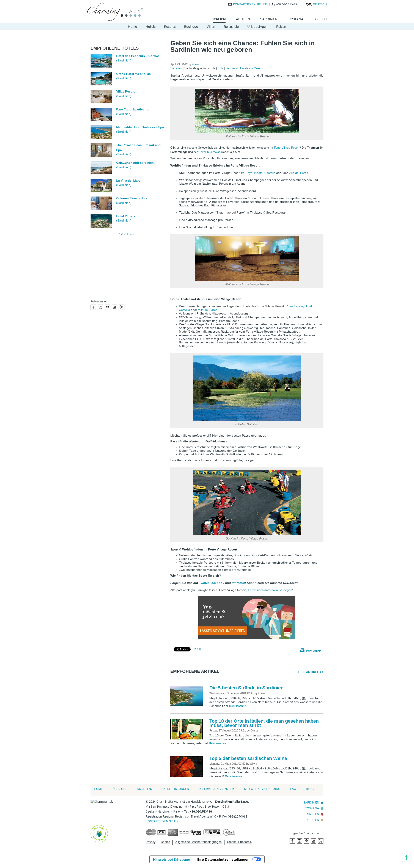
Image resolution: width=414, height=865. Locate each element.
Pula (221, 68)
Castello (269, 173)
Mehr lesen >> (237, 706)
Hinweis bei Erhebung (171, 859)
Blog (310, 789)
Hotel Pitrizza (125, 216)
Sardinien (176, 68)
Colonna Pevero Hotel (132, 198)
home (98, 789)
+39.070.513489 (286, 5)
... (131, 234)
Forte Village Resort (286, 147)
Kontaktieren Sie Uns (163, 822)
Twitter (204, 583)
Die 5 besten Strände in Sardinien (246, 687)
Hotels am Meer (250, 68)
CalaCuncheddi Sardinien (135, 162)
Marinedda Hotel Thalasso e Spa (140, 127)
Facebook (217, 583)
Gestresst (232, 68)
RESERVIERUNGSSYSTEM (216, 789)
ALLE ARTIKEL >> (310, 672)
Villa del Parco (298, 173)
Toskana (312, 809)
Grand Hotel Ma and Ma (133, 73)
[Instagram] (100, 307)
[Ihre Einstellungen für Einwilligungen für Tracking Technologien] (406, 857)
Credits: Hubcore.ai (239, 842)
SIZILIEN (313, 814)
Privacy (150, 842)
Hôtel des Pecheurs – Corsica (138, 56)
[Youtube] (114, 307)
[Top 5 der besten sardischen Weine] (187, 767)
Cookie (165, 842)
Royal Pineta (254, 173)
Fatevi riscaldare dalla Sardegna (270, 590)
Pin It (197, 649)
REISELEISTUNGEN (176, 789)
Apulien (312, 820)
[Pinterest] (107, 307)
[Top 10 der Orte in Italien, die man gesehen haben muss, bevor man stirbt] (187, 729)
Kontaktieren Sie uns (250, 5)
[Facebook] (93, 307)
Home (132, 27)
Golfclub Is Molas (209, 152)
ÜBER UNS (120, 789)
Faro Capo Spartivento (132, 109)
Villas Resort (125, 91)
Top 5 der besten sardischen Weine (248, 758)
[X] (121, 307)
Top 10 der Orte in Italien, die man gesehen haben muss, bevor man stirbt (264, 723)
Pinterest (238, 583)
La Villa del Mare (128, 180)
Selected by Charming (262, 789)
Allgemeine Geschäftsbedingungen (198, 842)
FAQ (293, 789)
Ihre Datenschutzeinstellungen (223, 859)
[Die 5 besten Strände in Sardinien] (187, 696)
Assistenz (145, 789)
